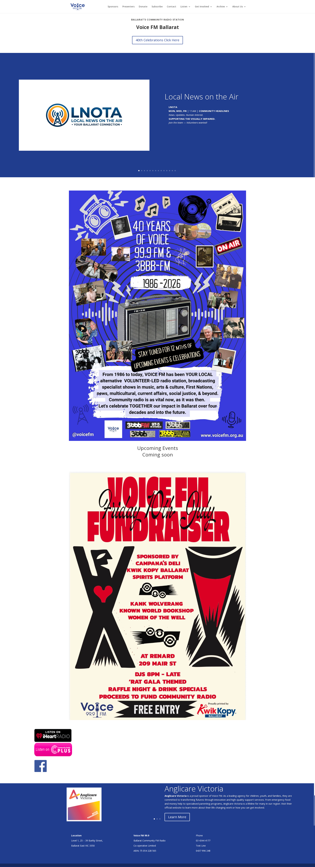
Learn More (177, 817)
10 (164, 170)
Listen (183, 6)
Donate (143, 6)
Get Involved (202, 6)
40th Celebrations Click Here (157, 40)
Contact (171, 6)
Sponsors (113, 6)
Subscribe (157, 6)
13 (172, 170)
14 (175, 170)
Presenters (128, 6)
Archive (221, 6)
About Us (237, 6)
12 (169, 170)
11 (166, 170)
